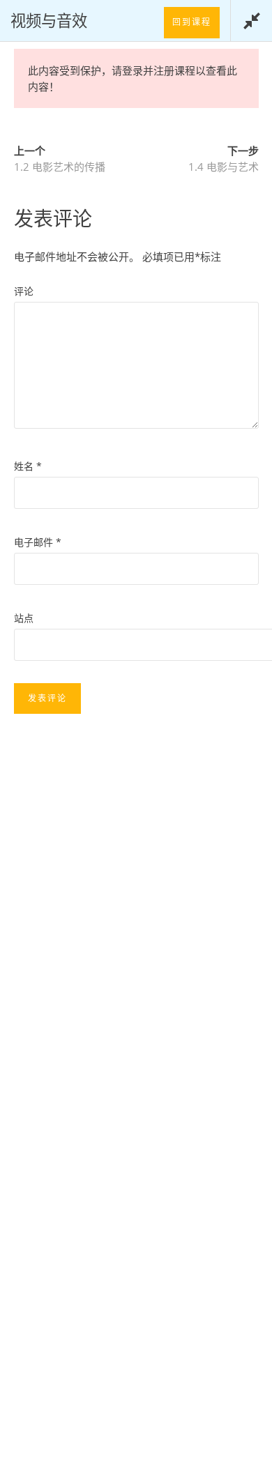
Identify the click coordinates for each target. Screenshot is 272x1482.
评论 (23, 291)
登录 (132, 70)
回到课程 (191, 22)
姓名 (28, 466)
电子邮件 (37, 542)
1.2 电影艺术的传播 (59, 167)
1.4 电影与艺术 (223, 167)
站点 (23, 618)
